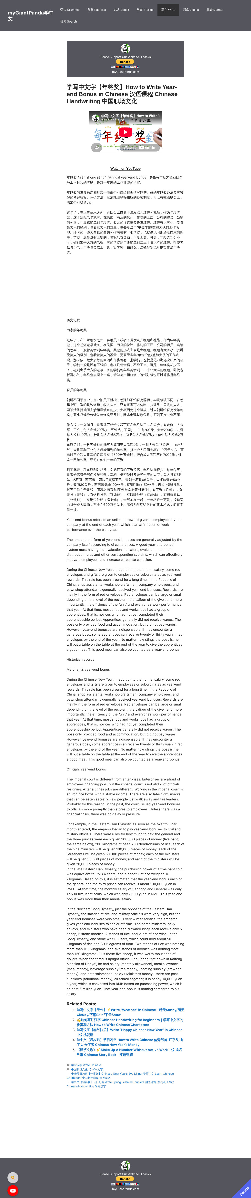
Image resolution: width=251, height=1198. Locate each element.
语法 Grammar (70, 10)
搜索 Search (68, 21)
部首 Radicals (97, 10)
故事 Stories (145, 10)
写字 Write (168, 10)
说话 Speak (121, 10)
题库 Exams (191, 10)
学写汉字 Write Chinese (86, 1065)
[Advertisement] (125, 159)
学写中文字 (96, 1069)
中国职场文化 (79, 1069)
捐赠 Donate (215, 10)
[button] (12, 1190)
